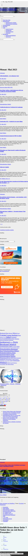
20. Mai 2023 (3, 201)
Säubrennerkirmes (9, 359)
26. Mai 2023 (3, 94)
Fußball (8, 337)
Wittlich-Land (10, 362)
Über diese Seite (6, 20)
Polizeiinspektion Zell (6, 358)
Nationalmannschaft (6, 347)
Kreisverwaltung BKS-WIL (6, 87)
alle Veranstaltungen (4, 271)
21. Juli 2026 (3, 484)
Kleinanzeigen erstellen (11, 22)
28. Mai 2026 (3, 492)
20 (8, 399)
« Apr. (1, 404)
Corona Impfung (12, 335)
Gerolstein (13, 337)
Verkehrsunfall (16, 360)
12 (6, 398)
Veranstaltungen (6, 25)
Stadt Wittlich (3, 118)
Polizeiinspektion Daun (8, 353)
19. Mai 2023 (3, 215)
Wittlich (3, 362)
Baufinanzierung (9, 31)
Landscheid (15, 346)
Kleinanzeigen (6, 21)
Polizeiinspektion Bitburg (11, 351)
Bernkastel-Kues (4, 333)
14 (9, 398)
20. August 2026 (4, 469)
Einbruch (1, 337)
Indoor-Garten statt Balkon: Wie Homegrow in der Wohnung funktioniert (10, 419)
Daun (19, 335)
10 (3, 398)
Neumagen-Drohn (13, 347)
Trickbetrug (2, 360)
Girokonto (8, 33)
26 (6, 401)
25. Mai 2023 (3, 124)
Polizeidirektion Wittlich (5, 104)
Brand (18, 333)
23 (2, 401)
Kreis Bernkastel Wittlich (9, 343)
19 (6, 399)
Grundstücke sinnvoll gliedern (10, 414)
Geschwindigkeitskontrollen (7, 339)
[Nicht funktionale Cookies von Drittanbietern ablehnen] (10, 555)
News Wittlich (8, 9)
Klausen (11, 342)
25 (5, 401)
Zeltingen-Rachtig (11, 364)
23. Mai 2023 (3, 185)
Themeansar (2, 504)
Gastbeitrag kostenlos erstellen (7, 230)
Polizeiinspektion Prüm (7, 354)
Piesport (18, 347)
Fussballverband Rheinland (9, 515)
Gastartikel (5, 521)
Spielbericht (2, 359)
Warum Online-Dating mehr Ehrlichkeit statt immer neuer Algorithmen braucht (12, 412)
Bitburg (15, 333)
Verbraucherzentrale (7, 518)
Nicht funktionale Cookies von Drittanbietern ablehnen (12, 553)
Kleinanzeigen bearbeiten (11, 24)
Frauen (4, 337)
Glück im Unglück (4, 167)
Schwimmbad (18, 357)
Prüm (14, 358)
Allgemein (2, 73)
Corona (3, 335)
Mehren (18, 346)
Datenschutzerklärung (11, 35)
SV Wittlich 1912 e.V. (5, 178)
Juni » (5, 404)
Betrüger (10, 333)
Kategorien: (5, 507)
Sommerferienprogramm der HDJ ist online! (11, 135)
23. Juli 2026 (3, 476)
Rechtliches (5, 34)
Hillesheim (17, 338)
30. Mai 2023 (3, 78)
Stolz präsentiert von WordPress (7, 503)
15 (0, 399)
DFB (4, 516)
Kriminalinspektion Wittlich (6, 346)
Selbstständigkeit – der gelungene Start (9, 75)
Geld (4, 27)
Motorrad (1, 347)
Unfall (11, 360)
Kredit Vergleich (9, 29)
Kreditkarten (8, 30)
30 (2, 402)
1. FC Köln (5, 517)
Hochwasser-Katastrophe (4, 340)
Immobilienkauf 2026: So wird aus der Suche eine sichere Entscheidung (11, 416)
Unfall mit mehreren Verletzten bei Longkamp (11, 107)
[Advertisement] (14, 54)
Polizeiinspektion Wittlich (7, 356)
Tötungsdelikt (7, 360)
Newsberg (21, 503)
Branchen (5, 26)
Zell (6, 364)
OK (16, 552)
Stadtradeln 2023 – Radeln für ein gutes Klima (11, 121)
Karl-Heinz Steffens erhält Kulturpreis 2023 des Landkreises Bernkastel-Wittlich (11, 91)
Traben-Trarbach (15, 359)
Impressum (8, 36)
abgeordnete (5, 520)
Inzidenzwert (5, 342)
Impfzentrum (11, 340)
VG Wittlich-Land (7, 512)
